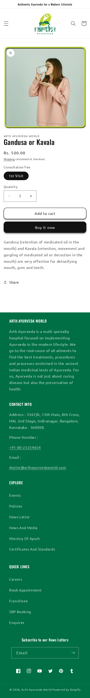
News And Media (23, 527)
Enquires (16, 622)
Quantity (11, 187)
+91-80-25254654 (25, 447)
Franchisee (18, 601)
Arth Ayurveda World (36, 689)
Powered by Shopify (66, 689)
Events (15, 495)
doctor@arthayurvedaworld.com (37, 467)
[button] (6, 23)
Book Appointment (25, 590)
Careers (15, 579)
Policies (15, 506)
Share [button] (14, 282)
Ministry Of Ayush (24, 538)
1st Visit (16, 175)
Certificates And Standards (32, 549)
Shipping (9, 159)
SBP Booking (20, 611)
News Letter (19, 517)
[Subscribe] (73, 652)
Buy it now (45, 227)
